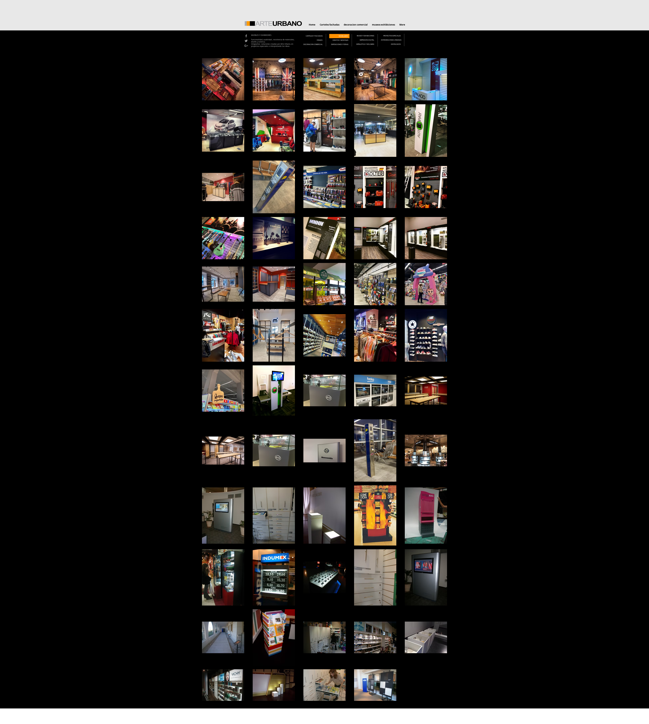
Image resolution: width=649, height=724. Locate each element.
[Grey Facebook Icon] (246, 36)
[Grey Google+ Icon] (246, 46)
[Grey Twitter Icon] (246, 41)
